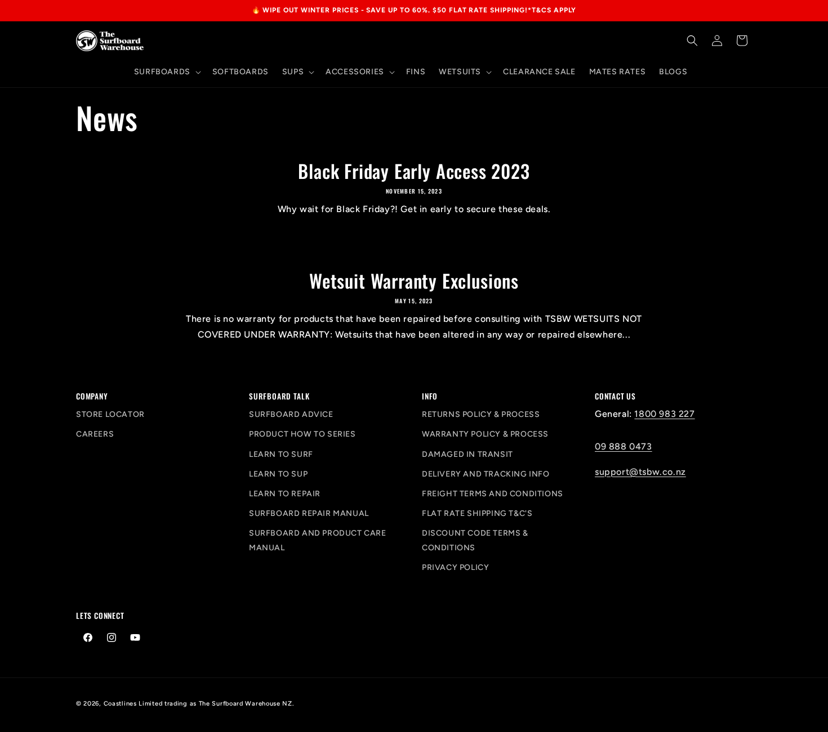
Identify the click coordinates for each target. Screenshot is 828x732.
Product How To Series (302, 434)
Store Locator (110, 414)
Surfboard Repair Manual (309, 513)
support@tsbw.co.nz (640, 471)
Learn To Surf (281, 454)
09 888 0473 (623, 446)
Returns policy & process (481, 414)
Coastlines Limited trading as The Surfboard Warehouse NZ (198, 703)
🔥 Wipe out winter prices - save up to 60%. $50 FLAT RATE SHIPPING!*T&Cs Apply (414, 10)
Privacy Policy (455, 567)
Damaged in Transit (467, 454)
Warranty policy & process (485, 434)
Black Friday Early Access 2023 (413, 171)
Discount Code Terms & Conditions (475, 540)
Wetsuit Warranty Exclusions (414, 281)
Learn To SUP (278, 474)
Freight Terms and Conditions (492, 494)
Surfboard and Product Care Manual (317, 540)
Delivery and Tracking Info (486, 474)
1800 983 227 (664, 413)
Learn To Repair (284, 494)
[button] (166, 72)
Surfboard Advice (291, 414)
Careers (95, 434)
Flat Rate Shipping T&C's (477, 513)
